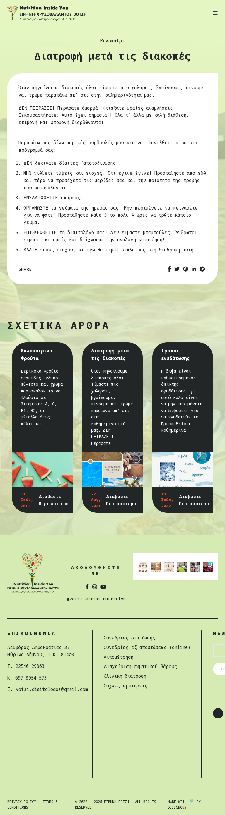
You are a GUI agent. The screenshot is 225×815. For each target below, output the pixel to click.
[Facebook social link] (169, 269)
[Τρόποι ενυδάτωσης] (182, 469)
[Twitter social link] (177, 269)
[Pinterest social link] (185, 269)
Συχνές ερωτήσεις (126, 686)
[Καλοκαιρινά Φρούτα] (42, 469)
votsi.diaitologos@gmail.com (52, 689)
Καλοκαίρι (112, 41)
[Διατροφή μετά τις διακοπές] (112, 469)
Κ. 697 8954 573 (27, 678)
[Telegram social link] (202, 269)
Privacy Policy (21, 801)
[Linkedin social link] (194, 269)
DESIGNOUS (177, 807)
